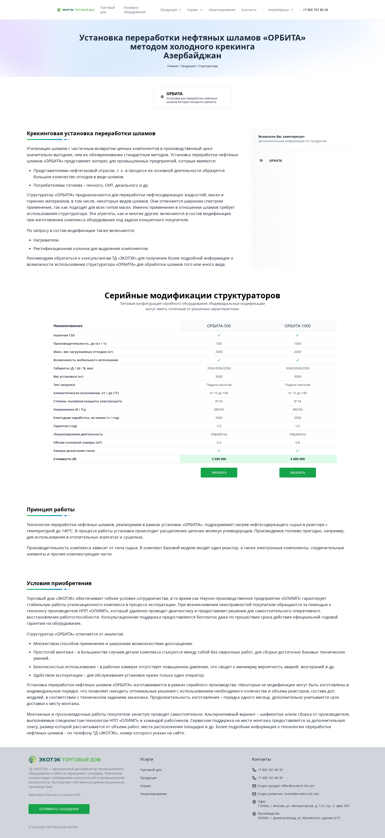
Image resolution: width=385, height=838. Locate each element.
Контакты (249, 10)
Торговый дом (107, 9)
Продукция (168, 10)
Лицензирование (222, 10)
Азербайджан (278, 10)
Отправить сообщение (59, 809)
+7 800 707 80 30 (315, 10)
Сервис (192, 10)
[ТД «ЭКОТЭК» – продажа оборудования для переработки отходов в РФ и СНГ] (81, 759)
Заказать (219, 472)
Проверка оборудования (134, 9)
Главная (172, 66)
